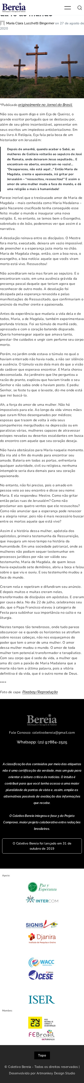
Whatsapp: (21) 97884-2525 (42, 742)
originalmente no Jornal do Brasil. (45, 105)
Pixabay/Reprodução (40, 692)
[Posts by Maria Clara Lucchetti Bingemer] (3, 23)
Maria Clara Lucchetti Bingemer (30, 23)
